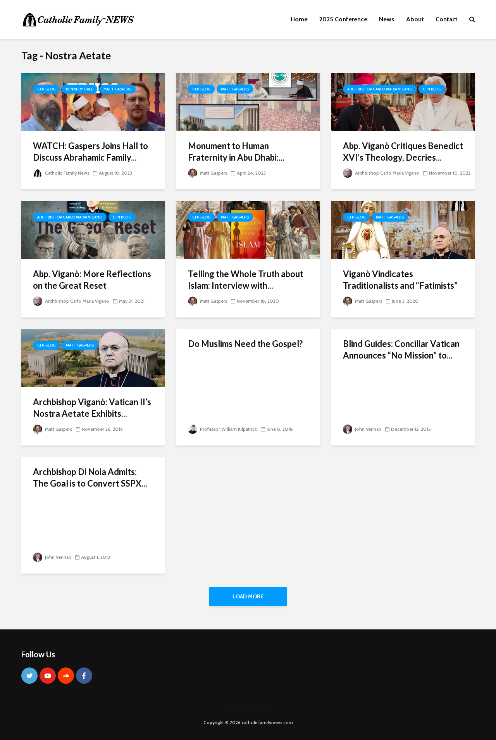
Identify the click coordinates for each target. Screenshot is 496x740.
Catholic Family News (66, 173)
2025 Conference (343, 19)
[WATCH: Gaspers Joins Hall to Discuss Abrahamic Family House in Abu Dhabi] (93, 101)
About (415, 19)
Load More (248, 596)
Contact (447, 19)
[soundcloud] (66, 675)
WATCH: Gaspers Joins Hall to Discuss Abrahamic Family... (90, 151)
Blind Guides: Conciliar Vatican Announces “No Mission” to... (401, 349)
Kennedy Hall (79, 89)
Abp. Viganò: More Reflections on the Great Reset (92, 280)
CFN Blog (46, 89)
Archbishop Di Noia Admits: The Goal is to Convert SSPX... (90, 477)
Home (299, 19)
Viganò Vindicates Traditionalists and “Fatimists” (400, 280)
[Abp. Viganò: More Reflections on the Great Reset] (93, 229)
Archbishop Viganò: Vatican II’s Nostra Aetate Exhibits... (92, 408)
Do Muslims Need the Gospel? (245, 343)
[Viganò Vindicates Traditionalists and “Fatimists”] (403, 229)
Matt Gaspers (117, 89)
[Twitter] (29, 675)
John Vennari (367, 429)
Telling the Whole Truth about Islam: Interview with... (245, 280)
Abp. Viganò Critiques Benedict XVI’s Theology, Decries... (403, 151)
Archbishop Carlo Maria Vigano (379, 89)
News (386, 19)
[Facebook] (84, 675)
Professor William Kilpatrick (228, 429)
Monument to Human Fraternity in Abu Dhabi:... (236, 151)
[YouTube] (48, 675)
